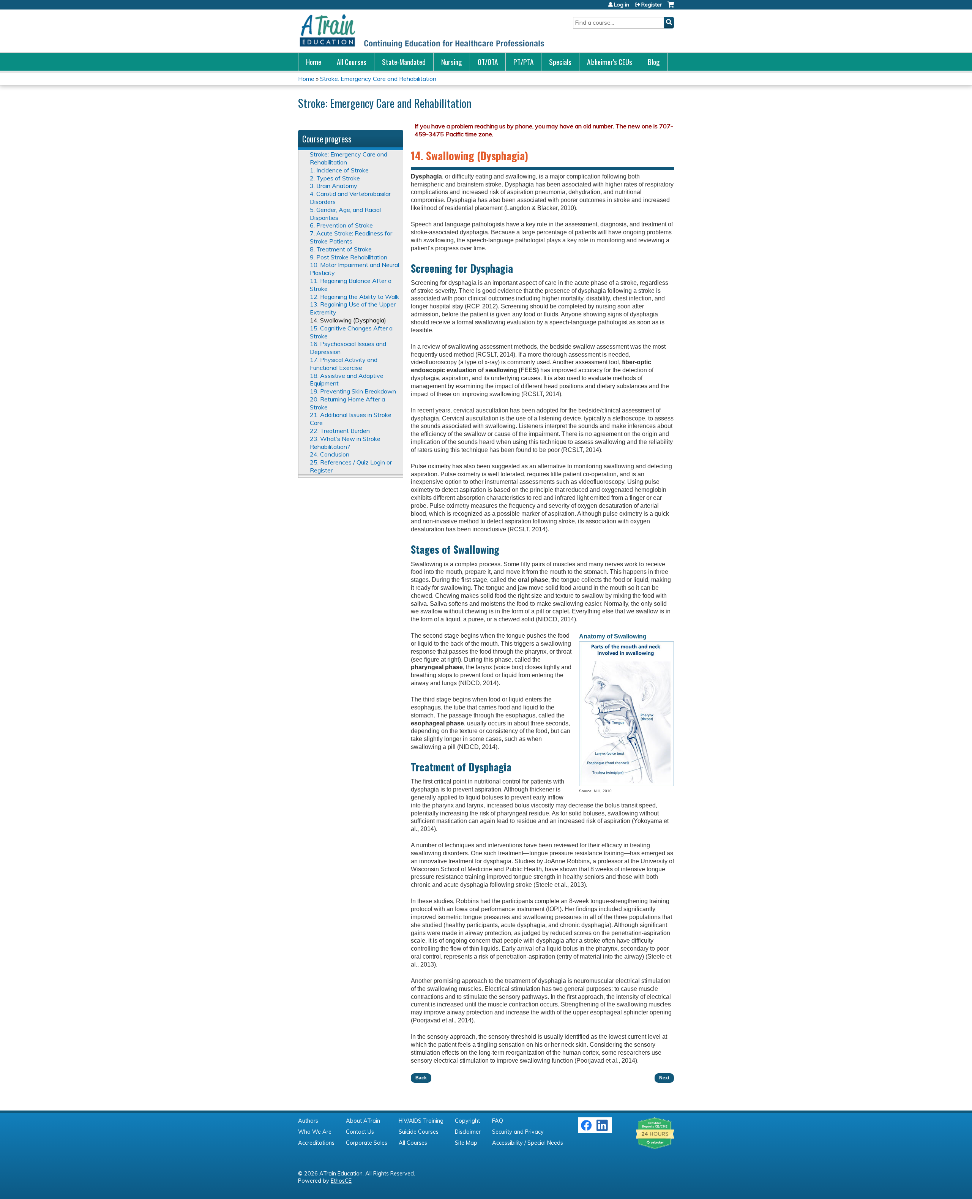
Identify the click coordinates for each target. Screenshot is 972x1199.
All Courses (351, 61)
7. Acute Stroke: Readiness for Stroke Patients (351, 237)
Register (651, 4)
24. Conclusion (329, 454)
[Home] (421, 30)
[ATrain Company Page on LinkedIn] (603, 1129)
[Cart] (670, 7)
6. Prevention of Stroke (341, 225)
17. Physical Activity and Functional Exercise (343, 363)
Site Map (466, 1142)
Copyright (467, 1120)
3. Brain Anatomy (333, 186)
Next (664, 1078)
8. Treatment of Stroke (341, 249)
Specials (560, 61)
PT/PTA (523, 61)
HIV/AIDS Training (421, 1120)
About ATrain (363, 1120)
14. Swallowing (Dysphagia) (348, 320)
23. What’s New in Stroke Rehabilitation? (345, 442)
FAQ (497, 1120)
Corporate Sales (366, 1142)
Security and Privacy (518, 1131)
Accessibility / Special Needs (527, 1142)
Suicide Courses (419, 1131)
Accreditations (316, 1142)
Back (421, 1078)
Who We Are (314, 1131)
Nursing (451, 61)
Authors (308, 1120)
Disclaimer (468, 1131)
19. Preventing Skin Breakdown (353, 391)
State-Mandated (404, 61)
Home (313, 61)
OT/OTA (488, 61)
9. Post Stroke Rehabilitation (348, 257)
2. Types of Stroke (335, 178)
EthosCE (341, 1180)
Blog (654, 61)
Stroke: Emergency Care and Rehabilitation (378, 78)
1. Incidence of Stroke (339, 170)
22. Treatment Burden (340, 430)
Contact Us (360, 1131)
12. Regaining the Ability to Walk (354, 296)
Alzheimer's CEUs (609, 61)
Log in (621, 4)
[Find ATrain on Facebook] (586, 1129)
